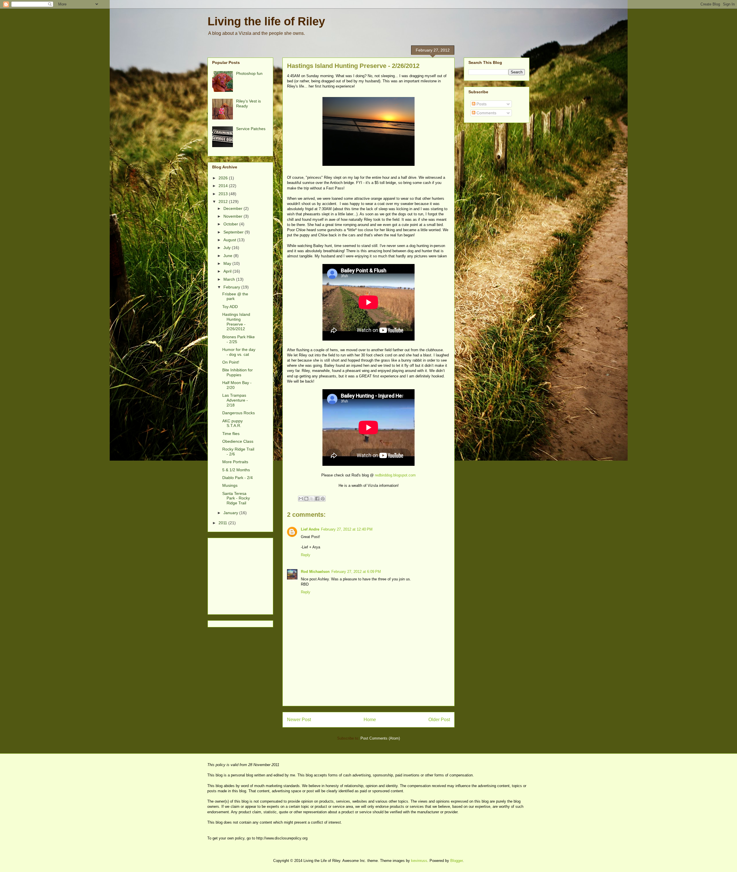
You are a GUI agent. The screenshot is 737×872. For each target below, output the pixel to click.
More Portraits (235, 461)
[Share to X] (312, 498)
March (229, 279)
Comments (485, 113)
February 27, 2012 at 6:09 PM (356, 571)
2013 (224, 193)
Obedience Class (237, 441)
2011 (223, 522)
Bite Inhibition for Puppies (237, 372)
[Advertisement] (368, 693)
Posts (481, 104)
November (233, 216)
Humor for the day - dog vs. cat (238, 352)
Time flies (231, 433)
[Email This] (301, 498)
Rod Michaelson (315, 571)
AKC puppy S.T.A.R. (232, 423)
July (227, 247)
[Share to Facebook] (317, 498)
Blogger (456, 860)
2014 (224, 185)
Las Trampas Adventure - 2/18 (235, 400)
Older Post (439, 719)
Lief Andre (310, 529)
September (234, 232)
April (228, 271)
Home (370, 719)
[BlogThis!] (306, 498)
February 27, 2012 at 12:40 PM (347, 529)
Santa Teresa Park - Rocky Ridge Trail (236, 498)
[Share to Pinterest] (323, 498)
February (232, 287)
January (231, 512)
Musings (230, 485)
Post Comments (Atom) (380, 738)
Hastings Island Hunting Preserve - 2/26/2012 (236, 321)
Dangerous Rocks (238, 413)
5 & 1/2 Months (236, 470)
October (231, 224)
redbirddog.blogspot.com (395, 475)
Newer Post (299, 719)
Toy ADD (230, 306)
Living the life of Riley (266, 21)
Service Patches (250, 128)
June (228, 255)
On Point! (230, 362)
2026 (224, 178)
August (230, 240)
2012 (224, 201)
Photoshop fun (249, 73)
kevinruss (419, 860)
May (227, 263)
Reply (305, 555)
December (233, 208)
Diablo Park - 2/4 (237, 477)
